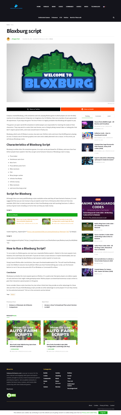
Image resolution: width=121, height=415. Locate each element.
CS (44, 383)
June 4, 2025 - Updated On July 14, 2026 (63, 223)
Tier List (70, 381)
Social (69, 376)
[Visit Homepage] (16, 6)
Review (57, 387)
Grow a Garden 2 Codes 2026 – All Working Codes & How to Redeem (104, 236)
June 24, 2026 (99, 263)
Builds (45, 373)
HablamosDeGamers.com (14, 373)
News (54, 6)
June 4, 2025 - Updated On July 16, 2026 (28, 223)
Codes (61, 6)
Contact (112, 405)
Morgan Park (16, 39)
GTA (60, 17)
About (90, 405)
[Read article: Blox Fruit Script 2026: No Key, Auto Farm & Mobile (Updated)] (11, 221)
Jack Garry (51, 349)
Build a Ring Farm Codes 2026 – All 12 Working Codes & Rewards (104, 225)
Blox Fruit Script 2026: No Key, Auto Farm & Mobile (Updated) (27, 220)
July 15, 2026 (99, 241)
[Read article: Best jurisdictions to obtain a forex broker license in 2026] (87, 262)
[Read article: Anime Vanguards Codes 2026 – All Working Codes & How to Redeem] (98, 208)
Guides (78, 6)
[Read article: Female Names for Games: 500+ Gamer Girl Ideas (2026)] (87, 272)
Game (45, 381)
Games (45, 387)
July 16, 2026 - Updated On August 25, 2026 (95, 217)
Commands (69, 6)
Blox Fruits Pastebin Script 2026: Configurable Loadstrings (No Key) (63, 220)
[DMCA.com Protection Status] (11, 395)
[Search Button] (113, 17)
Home (39, 6)
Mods (86, 6)
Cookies (96, 405)
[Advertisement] (98, 180)
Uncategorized (72, 388)
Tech (69, 378)
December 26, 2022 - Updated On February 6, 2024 (35, 39)
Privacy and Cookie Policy (89, 412)
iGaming (58, 376)
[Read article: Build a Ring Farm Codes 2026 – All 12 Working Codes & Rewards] (87, 227)
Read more (10, 389)
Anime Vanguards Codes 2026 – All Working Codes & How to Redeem (98, 214)
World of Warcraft (75, 17)
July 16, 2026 (99, 230)
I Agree (103, 412)
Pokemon (55, 17)
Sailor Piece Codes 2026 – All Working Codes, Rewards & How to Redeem (104, 247)
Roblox (46, 6)
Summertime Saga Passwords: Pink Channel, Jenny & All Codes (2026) (104, 146)
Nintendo (58, 383)
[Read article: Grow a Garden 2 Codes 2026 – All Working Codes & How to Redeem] (87, 238)
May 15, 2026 (99, 274)
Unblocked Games (44, 17)
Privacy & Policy (104, 405)
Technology (95, 6)
